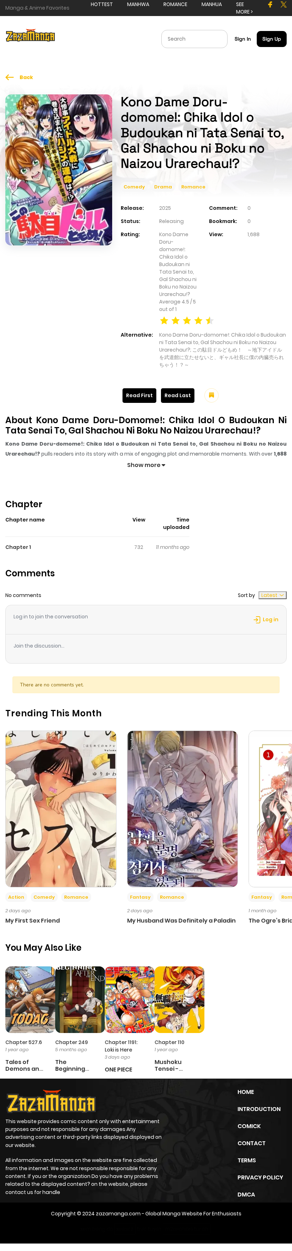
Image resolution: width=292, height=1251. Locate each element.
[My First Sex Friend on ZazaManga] (61, 808)
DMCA (246, 1194)
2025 (165, 208)
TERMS (247, 1160)
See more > (244, 8)
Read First (139, 395)
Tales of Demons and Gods (24, 1069)
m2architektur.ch (186, 1228)
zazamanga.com (118, 1213)
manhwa (138, 4)
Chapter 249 (71, 1042)
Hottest (102, 4)
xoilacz (125, 1228)
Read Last (178, 395)
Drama (163, 186)
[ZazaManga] (30, 38)
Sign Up (271, 39)
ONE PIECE (118, 1069)
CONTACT (252, 1143)
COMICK (249, 1126)
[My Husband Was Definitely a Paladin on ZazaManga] (182, 808)
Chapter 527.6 (23, 1042)
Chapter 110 (169, 1042)
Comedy (134, 186)
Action (16, 897)
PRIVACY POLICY (260, 1177)
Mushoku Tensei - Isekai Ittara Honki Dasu (172, 1072)
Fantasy (140, 897)
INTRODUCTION (259, 1109)
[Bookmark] (211, 395)
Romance (193, 186)
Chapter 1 (18, 547)
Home (246, 1092)
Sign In (243, 39)
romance (175, 4)
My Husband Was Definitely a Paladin (181, 921)
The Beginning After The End (75, 1069)
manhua (212, 4)
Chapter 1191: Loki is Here (121, 1046)
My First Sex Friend (32, 921)
